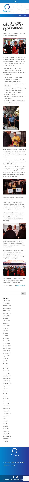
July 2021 (5, 358)
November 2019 (7, 408)
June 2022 (5, 330)
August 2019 (6, 416)
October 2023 (6, 310)
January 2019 (6, 433)
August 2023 (6, 315)
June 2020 (5, 391)
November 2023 (7, 308)
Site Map (13, 465)
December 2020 (7, 376)
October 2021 (6, 351)
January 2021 (6, 373)
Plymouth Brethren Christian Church (13, 33)
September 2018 (7, 438)
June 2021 (5, 361)
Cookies (22, 462)
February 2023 (6, 320)
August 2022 (6, 325)
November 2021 (7, 348)
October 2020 (6, 381)
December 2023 (7, 305)
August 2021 (6, 355)
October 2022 (6, 323)
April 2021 (5, 366)
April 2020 (5, 396)
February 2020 (6, 401)
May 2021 (5, 363)
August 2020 (6, 386)
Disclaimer (6, 465)
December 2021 (7, 345)
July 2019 (5, 418)
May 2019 (5, 423)
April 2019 (5, 426)
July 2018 (5, 441)
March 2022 (6, 338)
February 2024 (6, 300)
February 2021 (6, 371)
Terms (12, 462)
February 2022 (6, 341)
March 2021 (6, 368)
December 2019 (7, 406)
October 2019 (6, 411)
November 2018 (7, 436)
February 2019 (6, 431)
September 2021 (7, 353)
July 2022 (5, 328)
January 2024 (6, 303)
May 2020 (5, 393)
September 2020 (7, 383)
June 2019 (5, 421)
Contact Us (7, 462)
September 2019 (7, 413)
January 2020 (6, 403)
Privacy (17, 462)
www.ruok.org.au (20, 285)
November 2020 (7, 378)
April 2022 (5, 335)
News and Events (12, 35)
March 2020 (6, 398)
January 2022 (6, 343)
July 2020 (5, 388)
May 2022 (5, 333)
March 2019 (6, 428)
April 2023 (5, 318)
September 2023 (7, 313)
